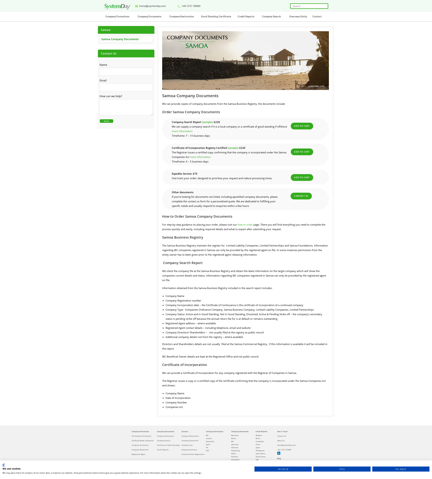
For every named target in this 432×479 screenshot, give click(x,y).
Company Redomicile (140, 449)
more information (182, 131)
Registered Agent (138, 454)
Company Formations (140, 431)
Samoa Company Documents (120, 39)
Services (184, 431)
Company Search (163, 440)
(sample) (207, 122)
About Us (281, 440)
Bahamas (235, 435)
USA (207, 450)
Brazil (258, 438)
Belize (233, 438)
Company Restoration (190, 436)
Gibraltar (234, 447)
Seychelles (210, 441)
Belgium (259, 435)
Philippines (260, 450)
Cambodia (260, 441)
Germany (234, 444)
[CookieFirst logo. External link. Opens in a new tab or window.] (4, 465)
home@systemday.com (286, 445)
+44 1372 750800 (284, 449)
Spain (208, 444)
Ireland (209, 438)
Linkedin (278, 453)
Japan (258, 447)
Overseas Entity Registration (193, 454)
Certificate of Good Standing (168, 445)
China (258, 444)
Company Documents (165, 431)
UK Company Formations (141, 436)
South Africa (260, 453)
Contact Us (301, 196)
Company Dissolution (189, 440)
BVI (207, 435)
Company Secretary (189, 449)
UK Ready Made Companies (143, 440)
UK (207, 447)
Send (106, 121)
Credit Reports (163, 449)
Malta (233, 453)
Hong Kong (235, 450)
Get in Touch (282, 431)
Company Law (187, 445)
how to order (245, 224)
